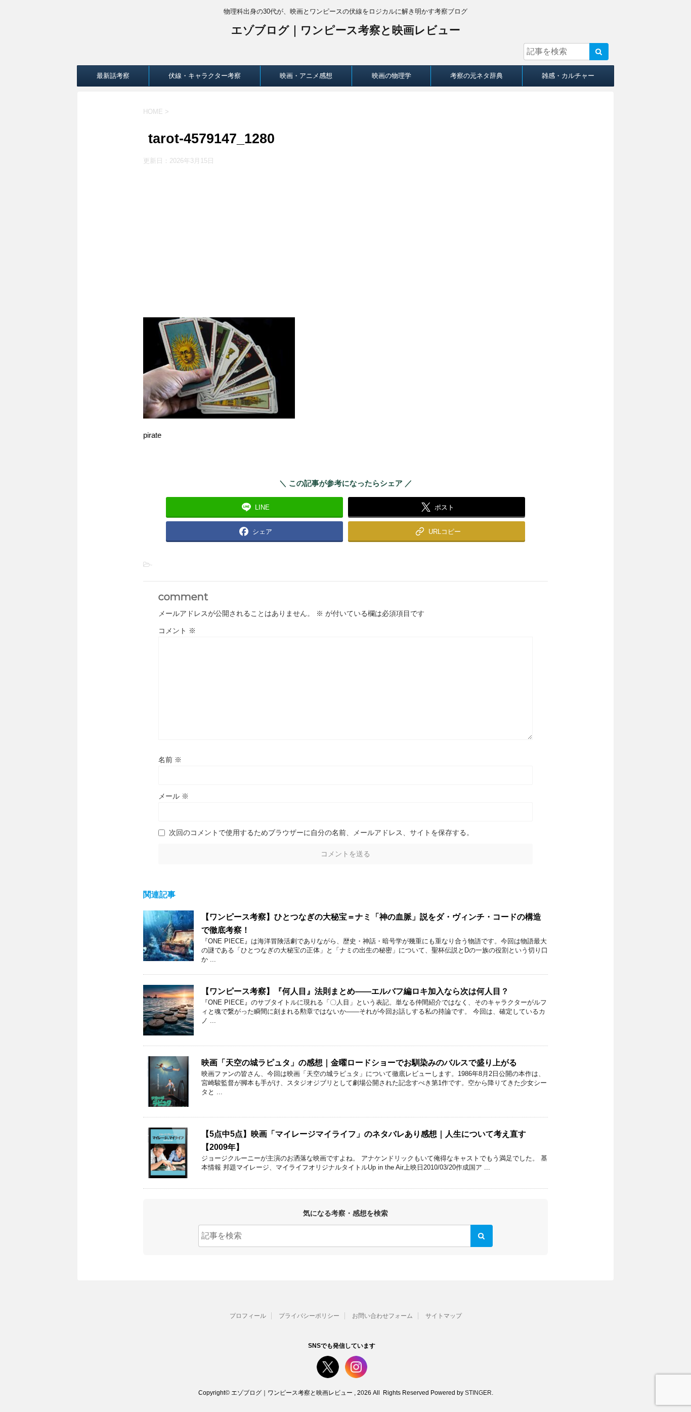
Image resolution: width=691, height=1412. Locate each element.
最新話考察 (113, 75)
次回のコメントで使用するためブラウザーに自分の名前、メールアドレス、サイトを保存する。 (321, 832)
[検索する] (599, 51)
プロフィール (248, 1315)
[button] (436, 531)
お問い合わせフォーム (382, 1315)
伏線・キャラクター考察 (204, 75)
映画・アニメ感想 (306, 75)
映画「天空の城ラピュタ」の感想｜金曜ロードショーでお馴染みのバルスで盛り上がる (359, 1062)
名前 (170, 760)
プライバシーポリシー (309, 1315)
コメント (177, 631)
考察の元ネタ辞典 (476, 75)
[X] (328, 1367)
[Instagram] (356, 1367)
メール (173, 796)
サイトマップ (443, 1315)
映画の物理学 (391, 75)
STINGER (478, 1392)
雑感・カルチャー (568, 75)
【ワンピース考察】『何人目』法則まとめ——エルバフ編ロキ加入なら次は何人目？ (355, 991)
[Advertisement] (345, 241)
